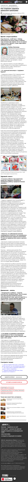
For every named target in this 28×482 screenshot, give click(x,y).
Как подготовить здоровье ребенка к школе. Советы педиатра (13, 368)
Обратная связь (5, 434)
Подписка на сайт (12, 427)
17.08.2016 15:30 (4, 5)
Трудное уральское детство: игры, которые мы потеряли (12, 371)
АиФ (12, 34)
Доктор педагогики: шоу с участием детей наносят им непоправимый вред (13, 365)
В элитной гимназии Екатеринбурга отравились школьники (14, 404)
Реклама (3, 427)
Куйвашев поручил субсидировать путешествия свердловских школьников (15, 412)
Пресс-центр (4, 429)
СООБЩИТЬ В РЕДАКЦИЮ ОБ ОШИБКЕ (11, 436)
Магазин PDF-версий (15, 429)
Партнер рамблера (13, 475)
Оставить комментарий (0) (14, 382)
